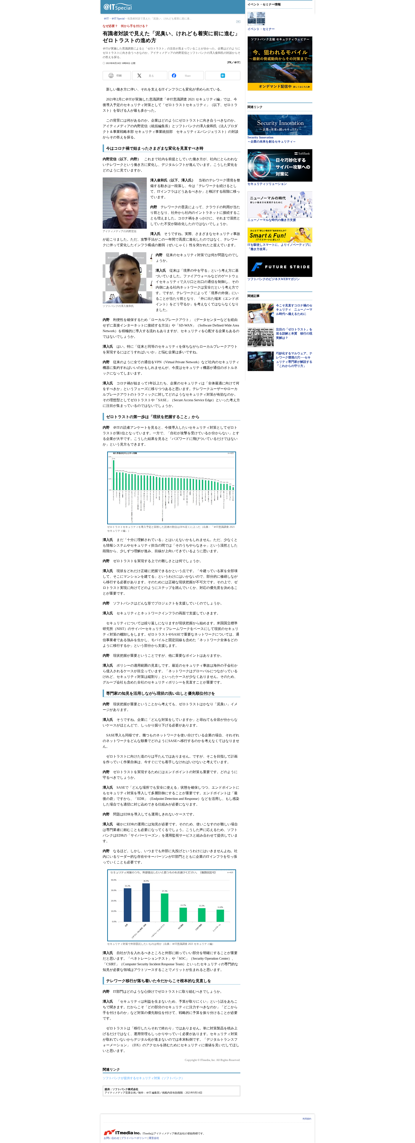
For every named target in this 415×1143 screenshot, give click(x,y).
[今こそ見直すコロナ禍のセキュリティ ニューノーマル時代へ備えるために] (260, 313)
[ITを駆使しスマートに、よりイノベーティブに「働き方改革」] (280, 235)
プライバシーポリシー (134, 1138)
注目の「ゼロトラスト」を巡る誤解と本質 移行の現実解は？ (294, 333)
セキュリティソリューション (267, 183)
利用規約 (307, 1119)
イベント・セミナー (261, 29)
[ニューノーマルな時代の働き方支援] (280, 204)
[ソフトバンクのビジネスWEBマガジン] (280, 266)
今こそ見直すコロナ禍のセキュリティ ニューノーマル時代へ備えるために (294, 309)
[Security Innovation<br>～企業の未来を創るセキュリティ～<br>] (280, 124)
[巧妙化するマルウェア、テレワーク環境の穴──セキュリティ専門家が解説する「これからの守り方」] (260, 361)
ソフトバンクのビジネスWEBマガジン (273, 279)
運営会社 (154, 1138)
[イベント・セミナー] (256, 18)
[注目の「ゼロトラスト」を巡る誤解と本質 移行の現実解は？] (260, 337)
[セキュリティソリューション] (280, 165)
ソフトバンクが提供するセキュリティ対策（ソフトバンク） (143, 1078)
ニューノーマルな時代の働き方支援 (271, 220)
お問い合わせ (111, 1138)
